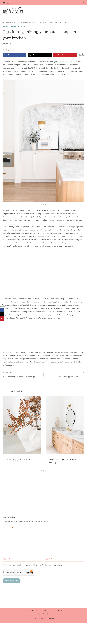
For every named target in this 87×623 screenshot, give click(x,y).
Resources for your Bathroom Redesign (19, 375)
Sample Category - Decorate (14, 26)
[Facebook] (4, 2)
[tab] (41, 470)
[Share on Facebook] (2, 310)
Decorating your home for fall (71, 375)
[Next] (82, 433)
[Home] (3, 22)
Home (26, 610)
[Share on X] (2, 314)
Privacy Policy (56, 610)
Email (49, 559)
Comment (8, 528)
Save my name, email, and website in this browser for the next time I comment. (34, 565)
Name (6, 559)
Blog (44, 610)
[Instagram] (12, 2)
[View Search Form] (83, 2)
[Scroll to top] (82, 615)
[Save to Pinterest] (2, 318)
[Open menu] (81, 10)
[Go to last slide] (5, 433)
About (35, 610)
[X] (8, 2)
